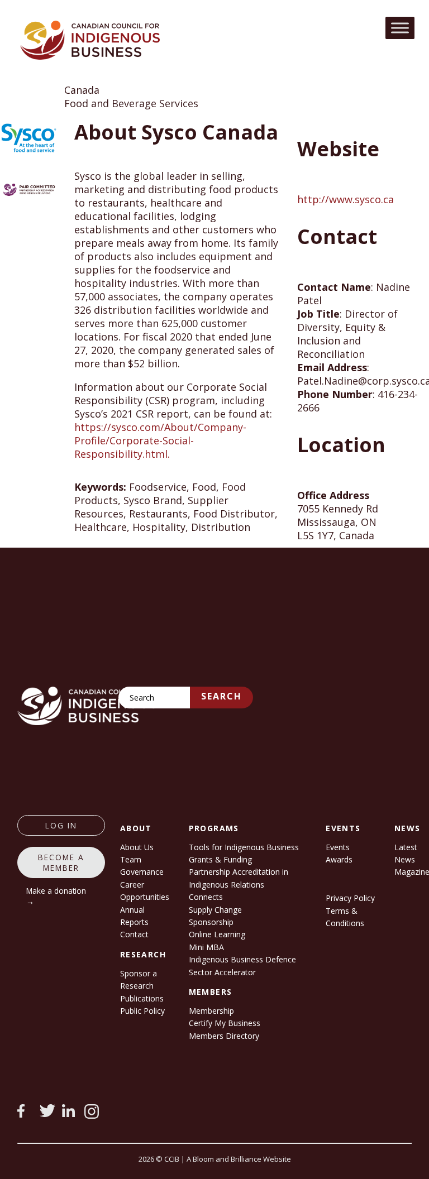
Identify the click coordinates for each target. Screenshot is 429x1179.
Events (338, 847)
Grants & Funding (220, 859)
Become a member (61, 862)
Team (130, 859)
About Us (137, 847)
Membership (211, 1010)
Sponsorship (211, 922)
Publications (142, 998)
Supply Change (215, 909)
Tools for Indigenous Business (244, 847)
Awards (339, 859)
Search (221, 696)
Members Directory (224, 1036)
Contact (134, 934)
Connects (206, 897)
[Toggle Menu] (400, 27)
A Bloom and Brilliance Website (239, 1159)
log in (61, 825)
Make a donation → (56, 896)
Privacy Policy (350, 898)
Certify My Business (224, 1023)
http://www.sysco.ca (345, 199)
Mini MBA (206, 947)
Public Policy (142, 1010)
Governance (142, 871)
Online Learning (217, 934)
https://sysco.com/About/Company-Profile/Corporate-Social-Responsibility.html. (160, 440)
